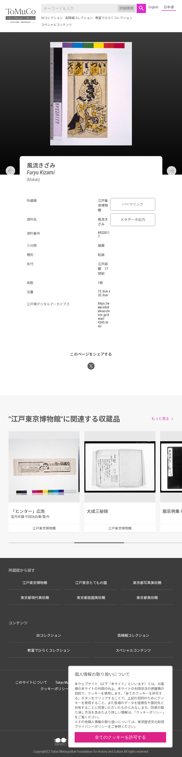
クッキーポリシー (54, 689)
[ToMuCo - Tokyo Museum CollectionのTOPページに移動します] (21, 16)
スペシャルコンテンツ (56, 25)
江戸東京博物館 (34, 583)
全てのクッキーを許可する (120, 737)
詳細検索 (126, 8)
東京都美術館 (147, 598)
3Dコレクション (52, 18)
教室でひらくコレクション (113, 18)
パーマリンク (132, 204)
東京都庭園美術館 (91, 598)
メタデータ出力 (132, 220)
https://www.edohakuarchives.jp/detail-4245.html (104, 315)
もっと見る (160, 419)
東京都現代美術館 (35, 598)
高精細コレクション (79, 18)
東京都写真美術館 (147, 583)
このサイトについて (31, 682)
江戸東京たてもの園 (91, 583)
